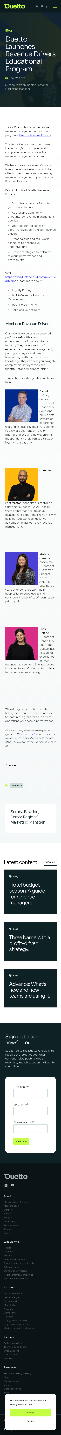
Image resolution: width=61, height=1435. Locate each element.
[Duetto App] (42, 6)
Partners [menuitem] (9, 1337)
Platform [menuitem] (9, 1287)
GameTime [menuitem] (10, 1312)
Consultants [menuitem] (10, 1354)
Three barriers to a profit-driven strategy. (29, 943)
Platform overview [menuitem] (13, 1293)
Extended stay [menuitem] (11, 1267)
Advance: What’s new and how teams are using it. (29, 990)
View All (50, 862)
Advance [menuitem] (9, 1309)
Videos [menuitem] (8, 1385)
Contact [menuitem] (8, 1229)
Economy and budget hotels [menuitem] (19, 1263)
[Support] (46, 6)
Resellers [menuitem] (9, 1358)
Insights (17, 785)
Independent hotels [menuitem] (14, 1259)
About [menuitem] (7, 1196)
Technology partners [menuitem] (15, 1347)
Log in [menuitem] (7, 1233)
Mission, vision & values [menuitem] (16, 1202)
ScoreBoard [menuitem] (10, 1301)
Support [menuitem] (8, 1217)
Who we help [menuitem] (11, 1241)
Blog (12, 765)
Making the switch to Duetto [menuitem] (19, 1328)
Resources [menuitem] (10, 1367)
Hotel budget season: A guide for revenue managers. (27, 894)
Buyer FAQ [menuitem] (9, 1221)
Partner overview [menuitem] (13, 1343)
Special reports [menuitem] (12, 1381)
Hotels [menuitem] (7, 1247)
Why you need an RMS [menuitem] (15, 1320)
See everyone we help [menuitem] (16, 1278)
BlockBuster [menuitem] (10, 1305)
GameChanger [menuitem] (12, 1297)
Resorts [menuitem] (8, 1255)
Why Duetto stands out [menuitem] (16, 1324)
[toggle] (55, 6)
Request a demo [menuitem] (12, 1225)
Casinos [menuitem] (8, 1251)
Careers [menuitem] (8, 1209)
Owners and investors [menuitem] (15, 1270)
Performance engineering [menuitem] (18, 1373)
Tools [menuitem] (6, 1392)
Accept (30, 1412)
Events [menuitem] (7, 1213)
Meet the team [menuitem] (12, 1205)
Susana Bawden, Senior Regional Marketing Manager (26, 87)
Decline (30, 1421)
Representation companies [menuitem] (18, 1274)
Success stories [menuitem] (12, 1388)
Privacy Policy (17, 1404)
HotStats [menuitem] (8, 1316)
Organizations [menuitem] (11, 1350)
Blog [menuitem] (6, 1377)
